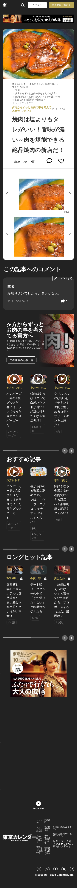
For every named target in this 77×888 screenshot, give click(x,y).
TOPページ (39, 821)
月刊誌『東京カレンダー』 (62, 828)
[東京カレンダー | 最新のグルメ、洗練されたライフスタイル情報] (5, 5)
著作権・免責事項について (47, 839)
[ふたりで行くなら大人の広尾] (38, 19)
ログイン (37, 5)
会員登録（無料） (61, 5)
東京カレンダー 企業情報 (39, 849)
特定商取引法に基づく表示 (47, 850)
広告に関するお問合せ (39, 839)
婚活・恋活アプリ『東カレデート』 (62, 835)
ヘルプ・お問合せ (39, 829)
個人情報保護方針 (47, 828)
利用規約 (47, 821)
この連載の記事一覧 (21, 360)
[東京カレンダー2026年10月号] (38, 673)
